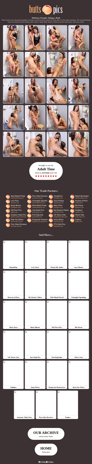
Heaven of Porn (81, 202)
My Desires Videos (61, 211)
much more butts (46, 434)
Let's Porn (15, 202)
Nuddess (79, 211)
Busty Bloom (16, 206)
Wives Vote (80, 216)
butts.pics (46, 449)
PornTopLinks (37, 216)
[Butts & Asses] (46, 16)
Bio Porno (79, 206)
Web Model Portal (18, 197)
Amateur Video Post (18, 216)
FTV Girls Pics (59, 225)
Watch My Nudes (82, 197)
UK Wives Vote (60, 216)
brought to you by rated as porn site (46, 171)
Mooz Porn (58, 206)
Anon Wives (58, 220)
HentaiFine (58, 197)
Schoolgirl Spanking (39, 202)
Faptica (78, 220)
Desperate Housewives (39, 220)
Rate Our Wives (17, 220)
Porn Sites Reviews (39, 197)
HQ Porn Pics (16, 211)
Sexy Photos (59, 202)
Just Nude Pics (38, 211)
